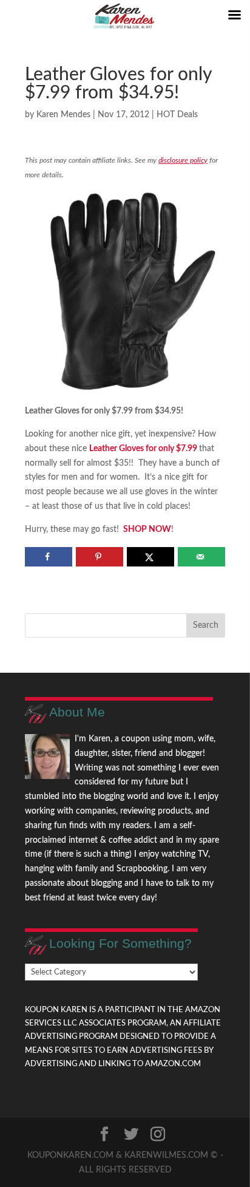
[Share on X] (150, 556)
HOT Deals (177, 115)
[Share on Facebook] (48, 556)
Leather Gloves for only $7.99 (143, 448)
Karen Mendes (63, 115)
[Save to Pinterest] (99, 556)
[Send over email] (201, 556)
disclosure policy (183, 160)
